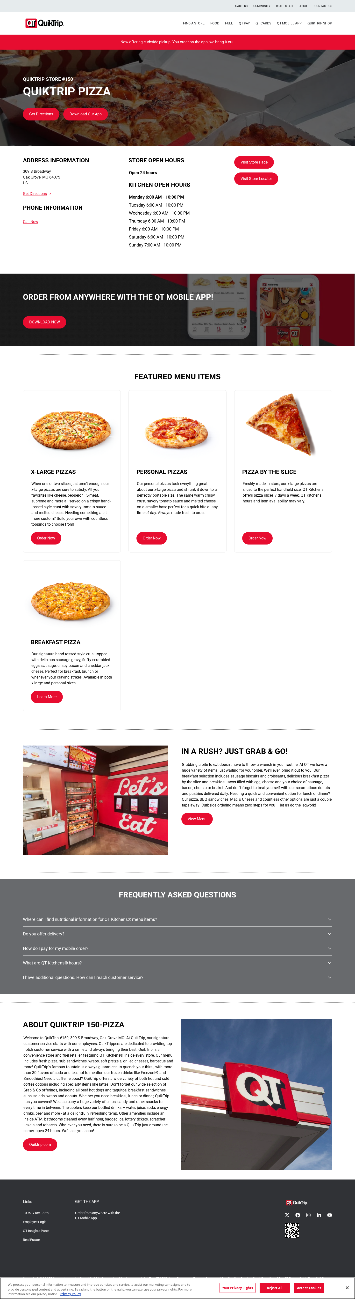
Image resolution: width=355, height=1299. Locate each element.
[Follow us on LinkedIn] (319, 1215)
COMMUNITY (261, 6)
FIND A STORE (194, 23)
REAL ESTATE (285, 6)
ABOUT (304, 6)
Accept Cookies (309, 1287)
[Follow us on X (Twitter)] (287, 1215)
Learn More (47, 696)
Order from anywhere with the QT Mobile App (97, 1215)
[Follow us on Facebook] (297, 1215)
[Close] (347, 1287)
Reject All (274, 1287)
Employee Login (35, 1222)
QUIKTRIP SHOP (319, 23)
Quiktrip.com (40, 1144)
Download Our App (86, 114)
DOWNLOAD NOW (44, 322)
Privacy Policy (70, 1294)
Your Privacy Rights (237, 1287)
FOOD (214, 23)
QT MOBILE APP (289, 23)
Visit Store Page (254, 162)
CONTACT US (323, 6)
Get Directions (41, 114)
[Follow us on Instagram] (308, 1215)
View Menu (197, 819)
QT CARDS (263, 23)
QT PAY (244, 23)
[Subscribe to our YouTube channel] (329, 1215)
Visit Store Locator (256, 178)
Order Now (46, 538)
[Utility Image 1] (292, 1230)
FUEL (229, 23)
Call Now (30, 221)
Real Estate (31, 1240)
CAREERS (241, 6)
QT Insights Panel (36, 1231)
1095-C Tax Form (36, 1213)
